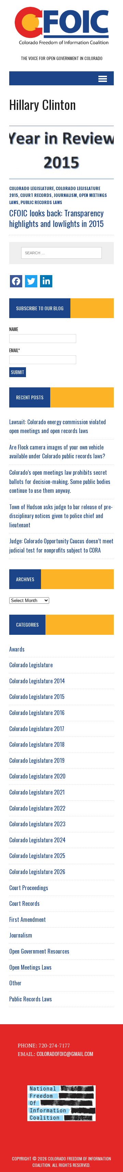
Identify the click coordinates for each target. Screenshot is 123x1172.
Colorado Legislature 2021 (37, 792)
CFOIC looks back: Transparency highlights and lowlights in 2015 (56, 217)
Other (15, 983)
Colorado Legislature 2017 (36, 729)
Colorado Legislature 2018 (37, 744)
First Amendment (27, 919)
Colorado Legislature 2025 (37, 856)
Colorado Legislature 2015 (37, 696)
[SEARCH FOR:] (61, 253)
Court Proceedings (28, 888)
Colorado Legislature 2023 (37, 824)
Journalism (65, 195)
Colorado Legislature (31, 188)
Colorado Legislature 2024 (37, 840)
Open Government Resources (39, 951)
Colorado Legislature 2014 (37, 681)
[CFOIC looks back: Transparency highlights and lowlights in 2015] (61, 177)
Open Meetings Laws (30, 967)
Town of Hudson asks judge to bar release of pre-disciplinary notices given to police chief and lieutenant (61, 516)
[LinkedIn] (46, 281)
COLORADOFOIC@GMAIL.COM (65, 1053)
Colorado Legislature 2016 (37, 713)
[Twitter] (31, 281)
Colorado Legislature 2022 (37, 808)
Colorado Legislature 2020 (37, 776)
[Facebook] (16, 281)
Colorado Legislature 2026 (37, 872)
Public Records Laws (41, 202)
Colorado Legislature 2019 (37, 760)
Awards (17, 649)
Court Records (36, 195)
